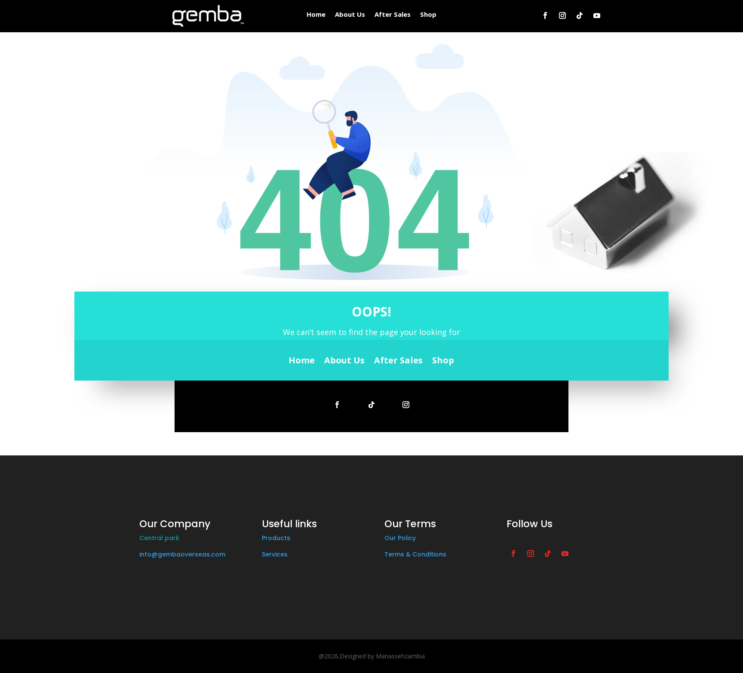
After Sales (393, 14)
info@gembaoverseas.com (182, 554)
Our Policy (400, 538)
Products (276, 538)
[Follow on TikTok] (579, 15)
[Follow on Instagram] (562, 15)
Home (316, 14)
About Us (350, 14)
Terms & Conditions (415, 554)
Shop (428, 14)
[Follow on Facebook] (545, 15)
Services (275, 554)
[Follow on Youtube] (597, 15)
